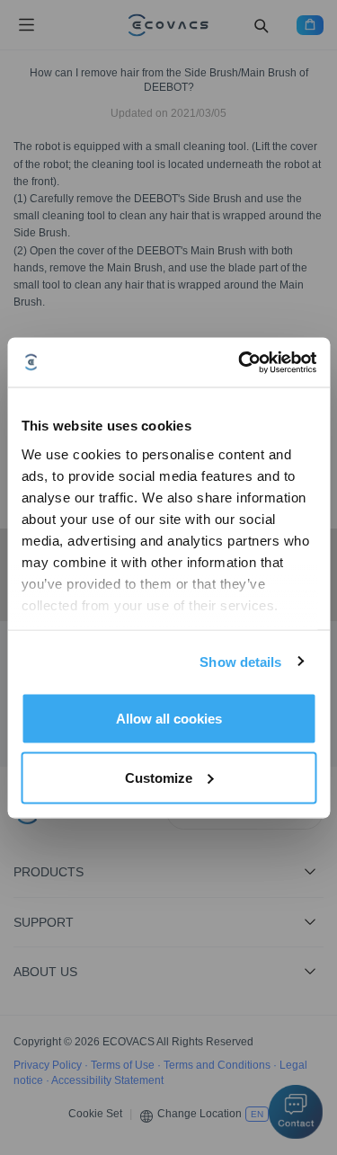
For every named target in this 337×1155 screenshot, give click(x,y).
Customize (158, 777)
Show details (240, 661)
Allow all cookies (169, 718)
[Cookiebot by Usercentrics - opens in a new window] (240, 362)
